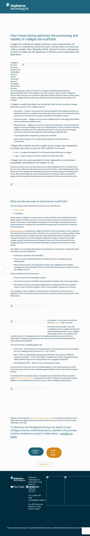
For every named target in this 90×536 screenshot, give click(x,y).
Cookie (18, 528)
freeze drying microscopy (24, 378)
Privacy (10, 528)
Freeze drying (19, 210)
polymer (57, 323)
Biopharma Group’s (19, 231)
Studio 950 (79, 528)
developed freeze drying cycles (42, 418)
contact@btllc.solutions (37, 500)
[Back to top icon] (45, 523)
